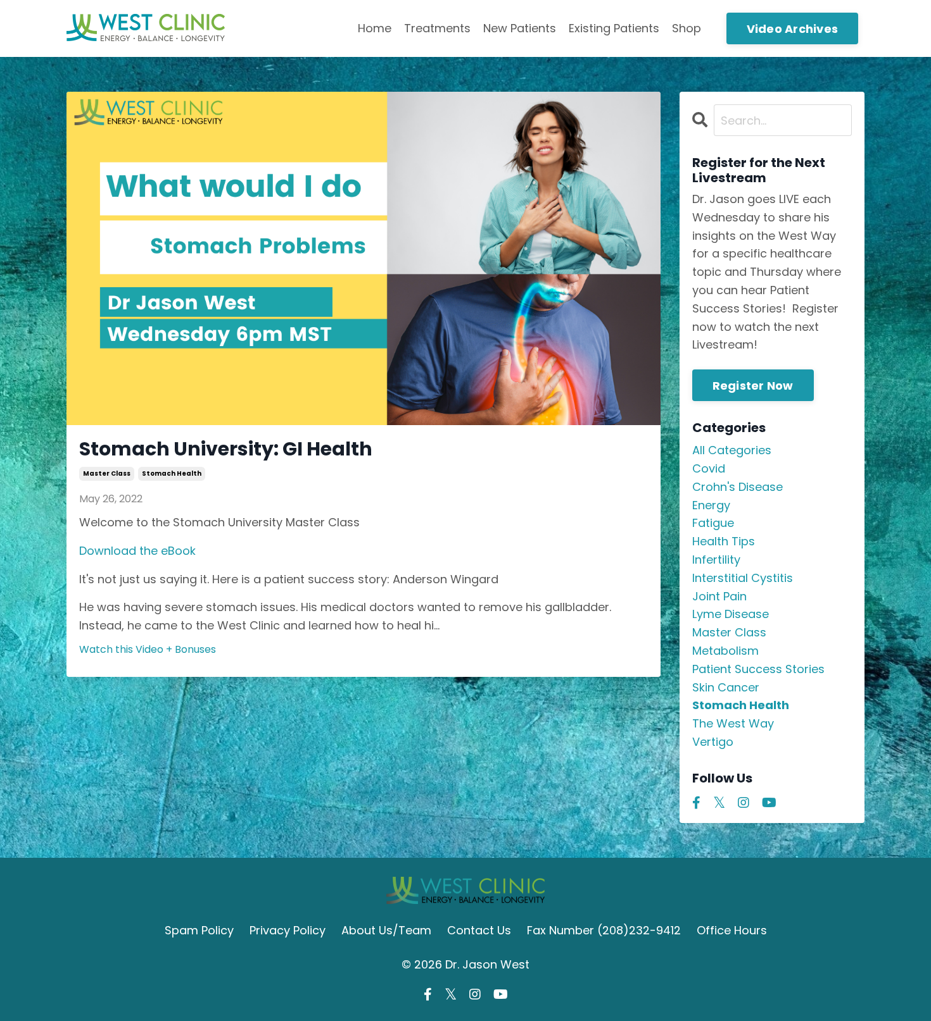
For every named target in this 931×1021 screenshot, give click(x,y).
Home (374, 28)
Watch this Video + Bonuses (147, 649)
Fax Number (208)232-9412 (604, 930)
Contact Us (479, 930)
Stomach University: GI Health (225, 449)
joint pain (719, 596)
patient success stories (758, 669)
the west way (733, 723)
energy (711, 505)
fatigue (713, 523)
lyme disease (730, 614)
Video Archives (793, 29)
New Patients (519, 28)
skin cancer (725, 687)
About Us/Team (386, 930)
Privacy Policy (288, 930)
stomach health (171, 473)
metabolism (725, 651)
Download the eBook (137, 551)
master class (106, 473)
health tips (723, 541)
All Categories (731, 450)
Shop (686, 28)
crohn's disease (737, 487)
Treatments (437, 28)
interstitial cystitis (742, 578)
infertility (716, 559)
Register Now (753, 385)
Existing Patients (614, 28)
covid (708, 468)
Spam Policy (199, 930)
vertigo (712, 742)
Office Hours (732, 930)
